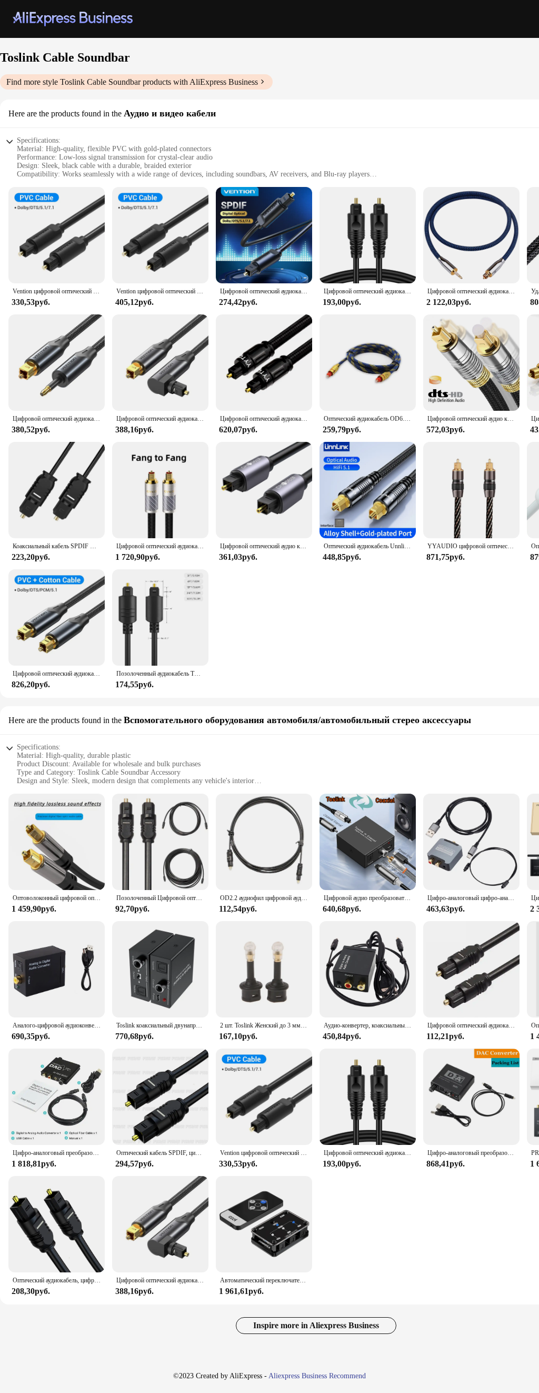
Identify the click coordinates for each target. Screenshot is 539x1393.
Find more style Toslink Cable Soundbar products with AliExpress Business (132, 81)
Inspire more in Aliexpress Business (316, 1325)
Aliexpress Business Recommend (317, 1376)
